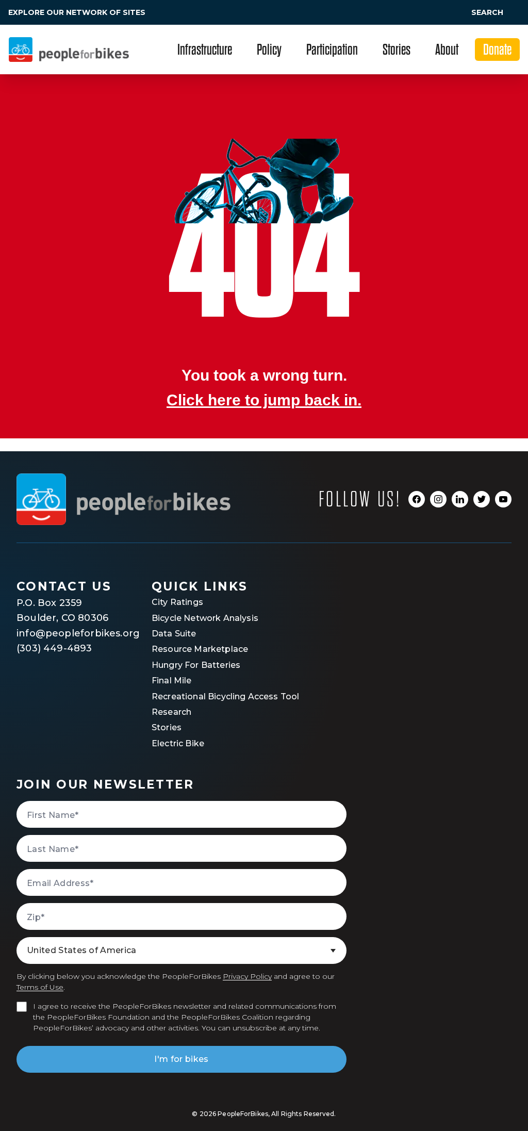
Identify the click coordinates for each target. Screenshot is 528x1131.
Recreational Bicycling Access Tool (225, 696)
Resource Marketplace (200, 649)
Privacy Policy (247, 976)
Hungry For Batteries (196, 665)
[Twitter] (481, 499)
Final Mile (172, 680)
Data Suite (174, 633)
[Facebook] (416, 499)
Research (171, 712)
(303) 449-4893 (54, 648)
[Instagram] (438, 499)
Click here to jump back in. (264, 399)
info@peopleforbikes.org (65, 633)
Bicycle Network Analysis (205, 618)
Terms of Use (39, 987)
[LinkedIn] (460, 499)
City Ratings (177, 602)
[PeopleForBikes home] (123, 499)
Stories (167, 727)
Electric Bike (178, 743)
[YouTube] (503, 499)
